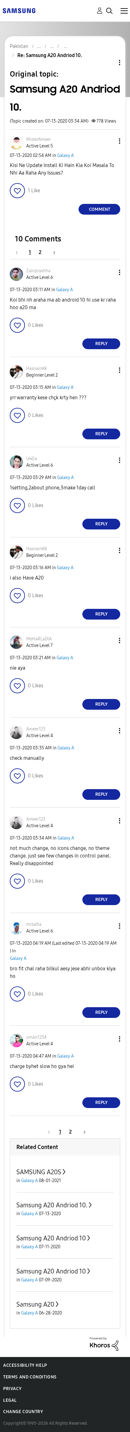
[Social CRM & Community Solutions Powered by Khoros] (104, 1343)
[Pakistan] (19, 10)
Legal (10, 1400)
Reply (101, 343)
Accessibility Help (25, 1365)
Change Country (23, 1411)
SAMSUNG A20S (38, 1172)
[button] (109, 141)
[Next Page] (52, 252)
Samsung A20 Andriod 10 (51, 1238)
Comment (99, 209)
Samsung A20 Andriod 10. (51, 1205)
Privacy (12, 1388)
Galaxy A (65, 155)
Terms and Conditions (30, 1377)
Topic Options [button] (109, 62)
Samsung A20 (35, 1304)
